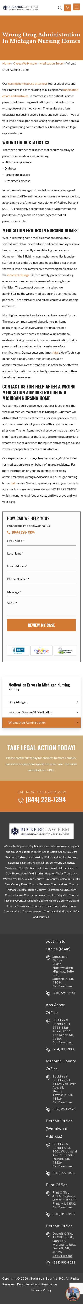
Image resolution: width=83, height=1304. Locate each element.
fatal (55, 352)
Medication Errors (51, 63)
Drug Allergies (18, 702)
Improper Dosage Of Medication (30, 712)
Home (6, 63)
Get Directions (62, 986)
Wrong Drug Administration (27, 722)
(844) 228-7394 (23, 532)
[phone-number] (67, 7)
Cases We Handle (25, 63)
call (13, 483)
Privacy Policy (41, 1290)
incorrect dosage (18, 275)
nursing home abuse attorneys (27, 83)
